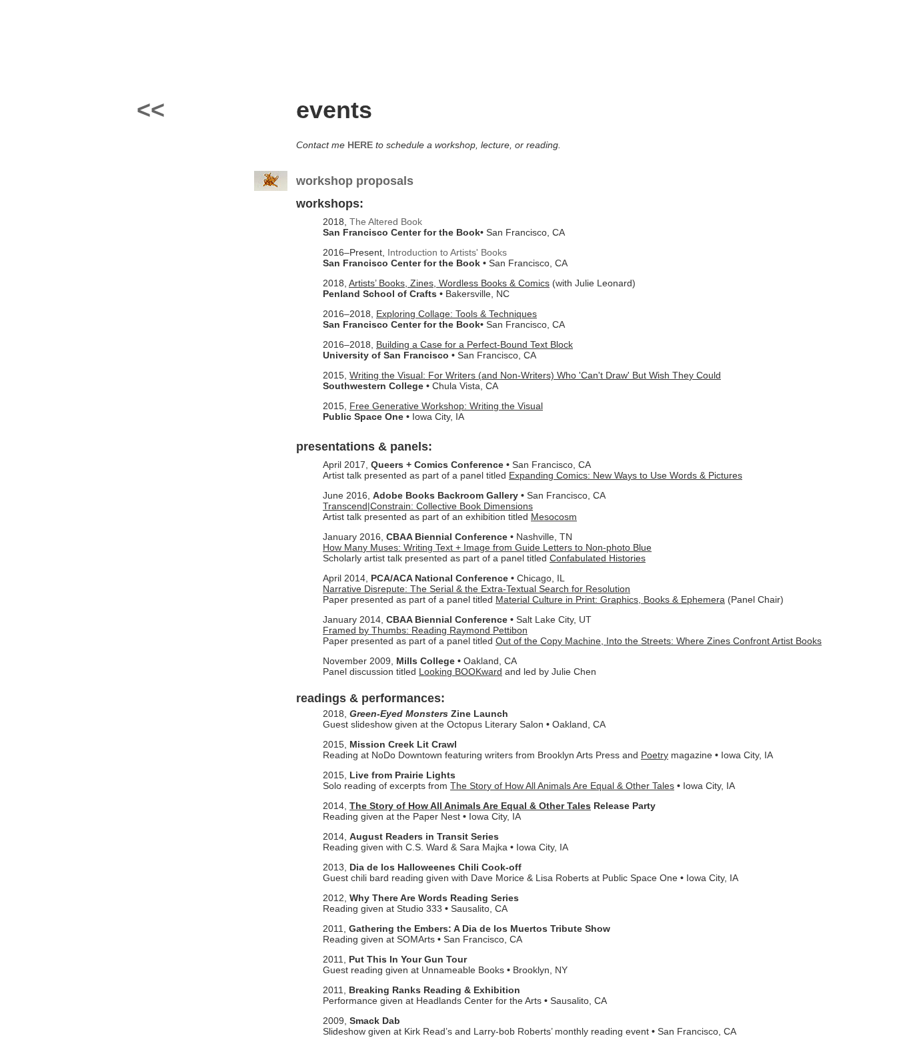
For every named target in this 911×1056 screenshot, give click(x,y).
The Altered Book (385, 221)
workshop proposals (354, 181)
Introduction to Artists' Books (447, 252)
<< (151, 109)
